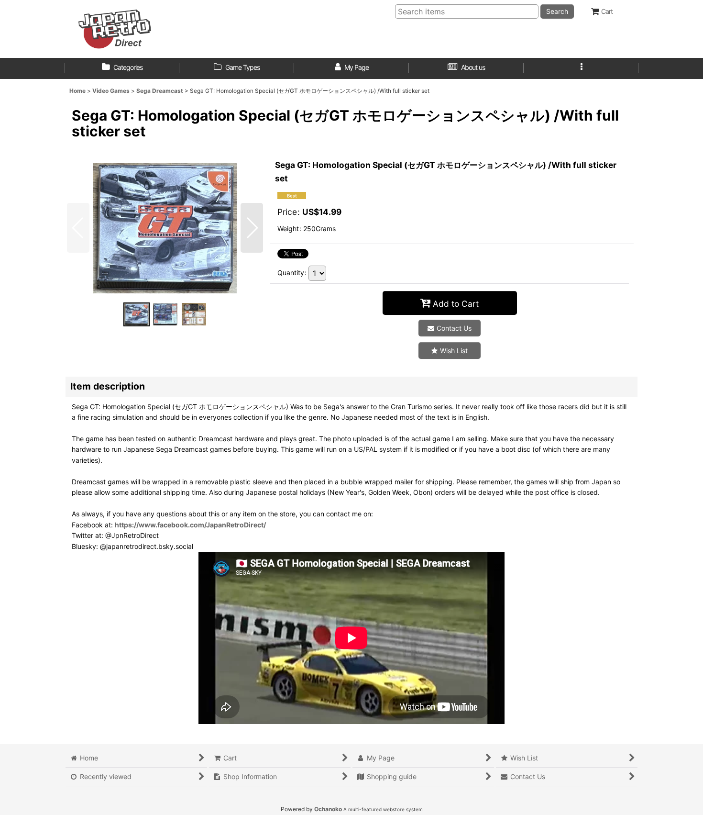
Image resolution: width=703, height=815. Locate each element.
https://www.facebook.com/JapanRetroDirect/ (190, 525)
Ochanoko (328, 809)
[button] (581, 68)
